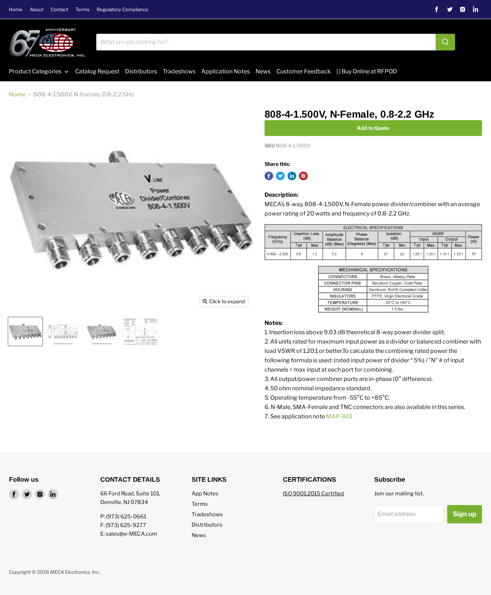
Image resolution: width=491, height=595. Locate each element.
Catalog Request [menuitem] (97, 71)
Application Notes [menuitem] (225, 71)
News (199, 535)
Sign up (464, 514)
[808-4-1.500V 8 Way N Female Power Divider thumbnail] (25, 331)
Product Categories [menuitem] (35, 71)
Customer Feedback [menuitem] (303, 71)
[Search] (445, 42)
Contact (59, 9)
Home (16, 9)
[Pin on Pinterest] (303, 176)
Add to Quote (373, 128)
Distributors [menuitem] (141, 71)
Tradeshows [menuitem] (179, 71)
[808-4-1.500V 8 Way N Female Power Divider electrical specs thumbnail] (140, 331)
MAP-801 (339, 416)
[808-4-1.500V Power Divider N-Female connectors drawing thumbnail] (63, 331)
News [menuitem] (263, 71)
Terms (82, 9)
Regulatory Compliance (122, 9)
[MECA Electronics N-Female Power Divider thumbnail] (101, 331)
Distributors (207, 525)
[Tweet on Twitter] (280, 176)
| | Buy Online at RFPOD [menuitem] (366, 71)
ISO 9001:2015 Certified (313, 493)
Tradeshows (207, 514)
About (36, 9)
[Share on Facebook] (269, 176)
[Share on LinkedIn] (292, 176)
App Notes (205, 493)
